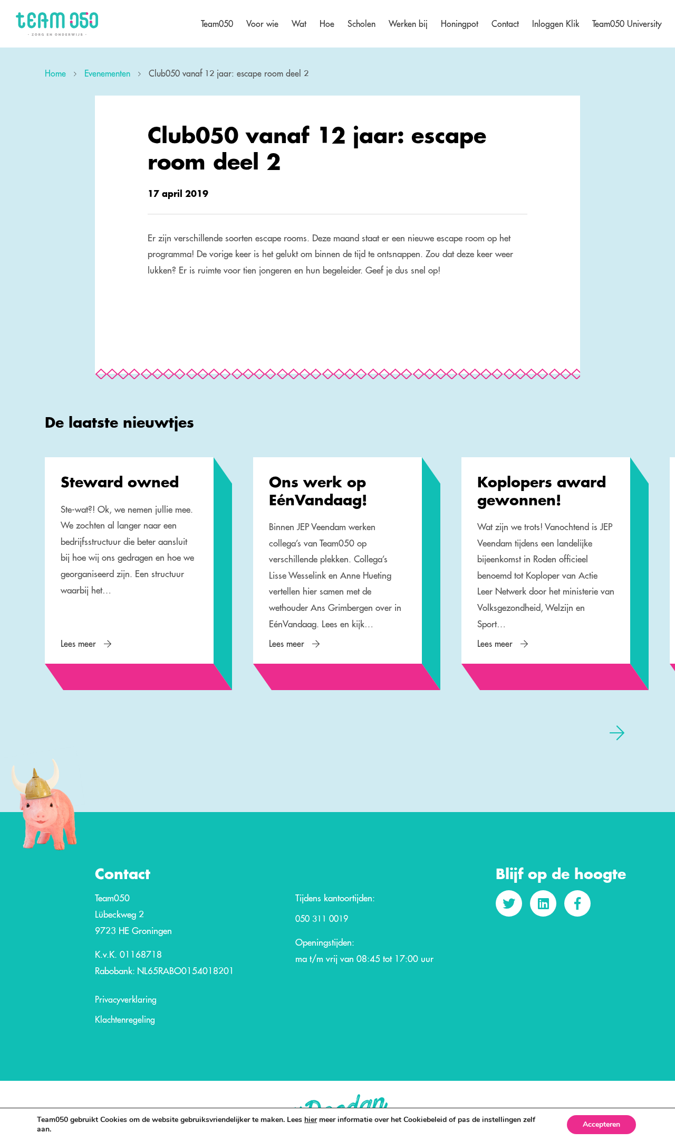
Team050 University (627, 23)
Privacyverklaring (126, 1000)
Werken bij (408, 23)
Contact (505, 23)
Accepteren (601, 1124)
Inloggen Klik (555, 23)
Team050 (217, 23)
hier (310, 1120)
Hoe (327, 23)
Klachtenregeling (125, 1020)
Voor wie (262, 23)
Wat (299, 23)
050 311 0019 (321, 919)
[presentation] (58, 732)
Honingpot (459, 23)
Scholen (361, 23)
